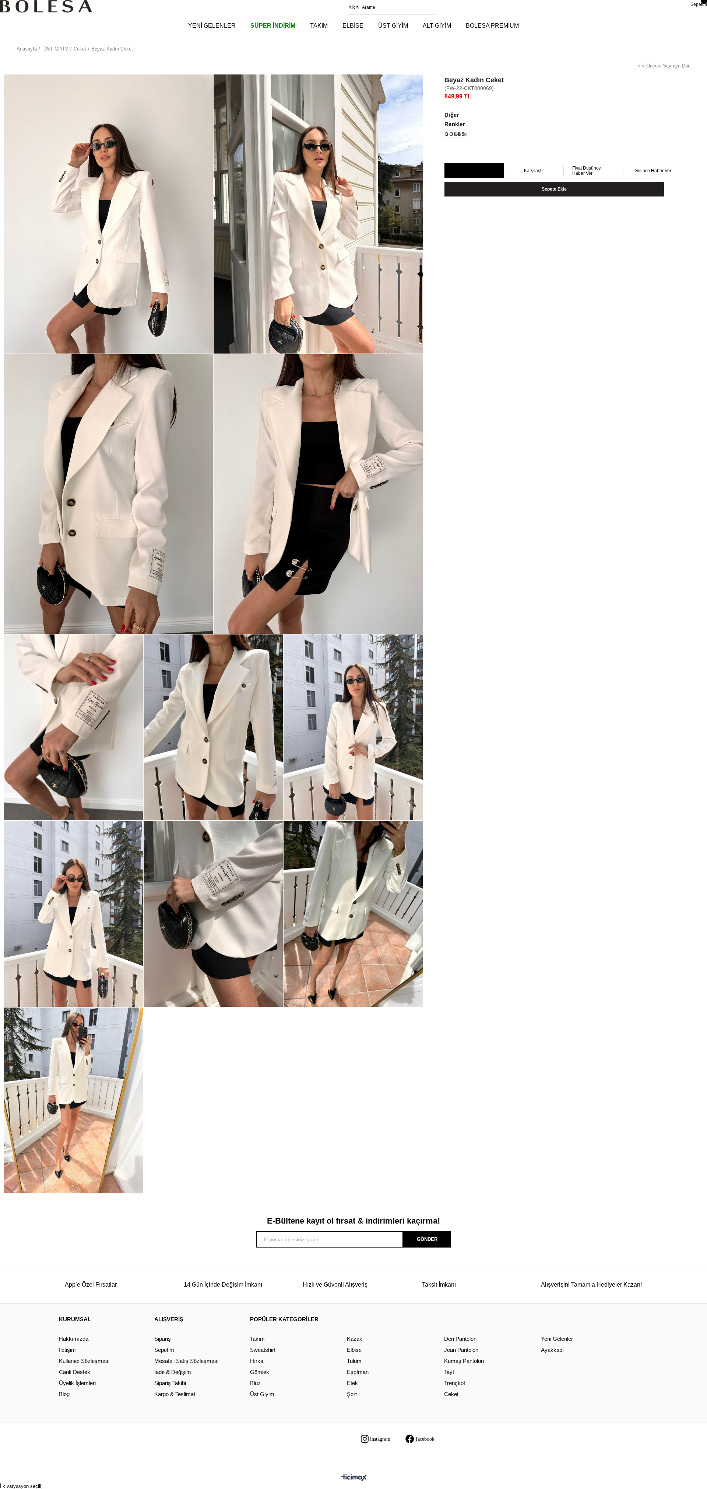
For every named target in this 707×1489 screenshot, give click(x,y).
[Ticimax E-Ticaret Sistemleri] (354, 1478)
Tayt (449, 1372)
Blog (64, 1394)
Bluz (255, 1383)
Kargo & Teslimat (174, 1394)
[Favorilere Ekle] (474, 171)
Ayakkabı (552, 1350)
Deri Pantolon (460, 1339)
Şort (352, 1394)
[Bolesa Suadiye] (46, 6)
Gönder (427, 1239)
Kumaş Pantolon (464, 1361)
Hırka (256, 1361)
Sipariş (162, 1339)
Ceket (451, 1394)
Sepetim (164, 1350)
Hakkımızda (73, 1339)
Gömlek (259, 1372)
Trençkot (454, 1383)
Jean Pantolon (461, 1350)
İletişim (67, 1350)
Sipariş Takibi (170, 1383)
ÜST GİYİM (393, 25)
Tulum (354, 1361)
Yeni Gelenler (557, 1339)
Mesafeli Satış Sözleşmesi (186, 1361)
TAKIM (319, 25)
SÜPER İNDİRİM (272, 25)
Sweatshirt (262, 1350)
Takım (257, 1339)
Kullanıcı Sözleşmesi (84, 1361)
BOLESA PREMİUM (492, 25)
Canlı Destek (74, 1372)
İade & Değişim (172, 1372)
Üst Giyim (262, 1394)
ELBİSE (352, 25)
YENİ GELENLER (212, 25)
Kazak (354, 1339)
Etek (352, 1383)
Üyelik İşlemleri (77, 1383)
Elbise (354, 1350)
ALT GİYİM (437, 25)
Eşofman (358, 1372)
